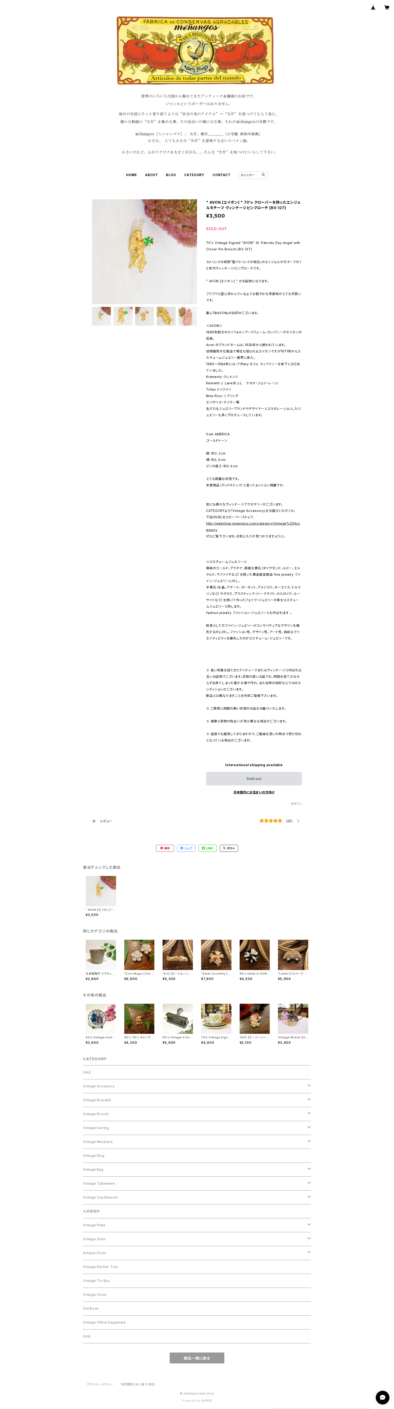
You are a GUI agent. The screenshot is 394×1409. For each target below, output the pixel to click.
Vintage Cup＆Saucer (100, 1197)
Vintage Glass (94, 1239)
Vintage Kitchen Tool (100, 1267)
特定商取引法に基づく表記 (138, 1384)
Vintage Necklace (98, 1142)
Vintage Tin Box (96, 1281)
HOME (131, 175)
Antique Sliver (94, 1253)
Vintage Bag (93, 1169)
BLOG (171, 175)
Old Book (90, 1308)
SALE (87, 1072)
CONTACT (222, 175)
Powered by (192, 1400)
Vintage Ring (93, 1155)
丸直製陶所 (91, 1211)
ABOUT (151, 175)
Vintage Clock (94, 1294)
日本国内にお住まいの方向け (254, 792)
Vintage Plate (94, 1225)
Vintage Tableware (99, 1183)
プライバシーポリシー (100, 1384)
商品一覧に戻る (197, 1358)
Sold (87, 1336)
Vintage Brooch (96, 1114)
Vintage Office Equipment (104, 1322)
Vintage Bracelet (97, 1100)
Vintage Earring (96, 1128)
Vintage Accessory (99, 1086)
